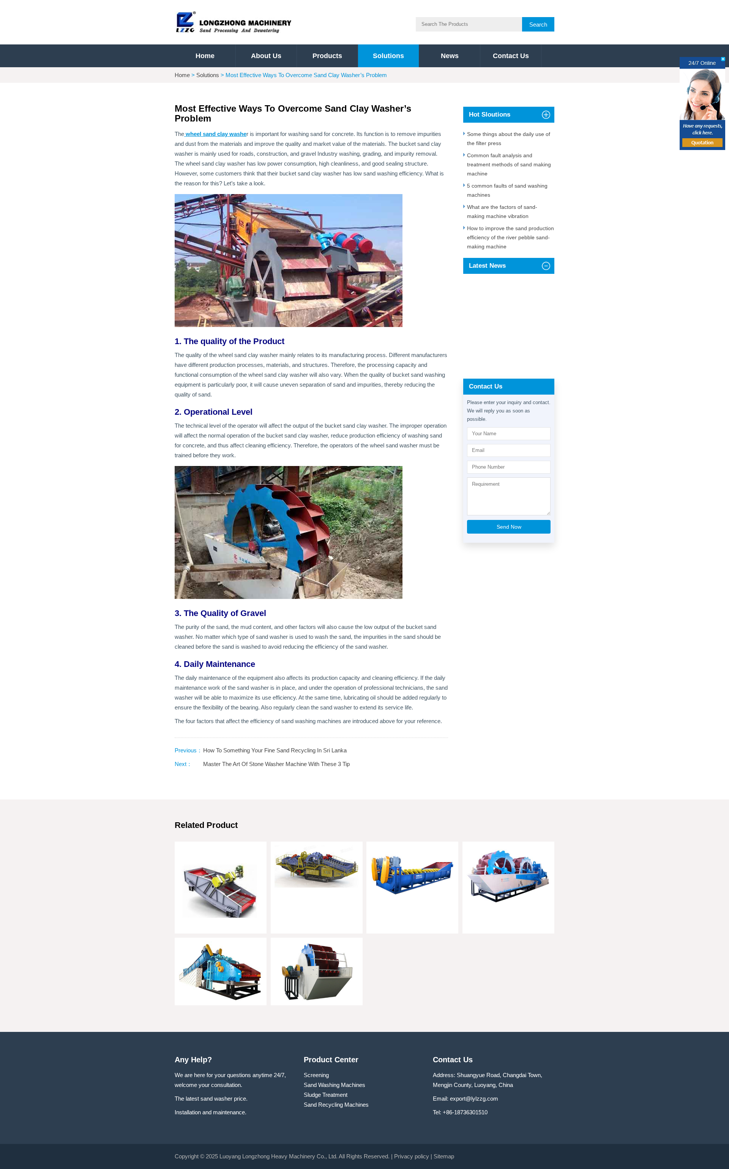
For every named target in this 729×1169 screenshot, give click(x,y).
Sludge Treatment (325, 1095)
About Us (266, 56)
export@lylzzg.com (474, 1098)
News (450, 56)
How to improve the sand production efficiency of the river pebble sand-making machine (510, 237)
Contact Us (511, 56)
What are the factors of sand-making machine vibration (502, 211)
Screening (316, 1075)
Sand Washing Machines (334, 1085)
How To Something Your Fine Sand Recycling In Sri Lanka (275, 750)
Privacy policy (411, 1156)
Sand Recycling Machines (336, 1104)
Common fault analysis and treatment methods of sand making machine (509, 164)
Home (205, 56)
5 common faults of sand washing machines (507, 190)
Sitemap (444, 1156)
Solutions (388, 56)
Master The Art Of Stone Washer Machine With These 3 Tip (276, 764)
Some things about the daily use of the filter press (508, 138)
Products (327, 56)
